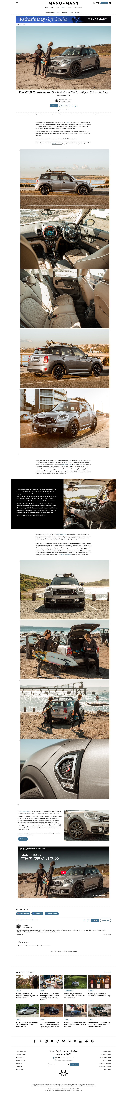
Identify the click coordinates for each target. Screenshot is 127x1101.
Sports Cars (78, 12)
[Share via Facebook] (109, 78)
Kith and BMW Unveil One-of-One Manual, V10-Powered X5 (27, 1024)
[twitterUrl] (40, 1041)
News (46, 7)
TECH (18, 990)
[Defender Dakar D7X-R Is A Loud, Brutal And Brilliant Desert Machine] (99, 1010)
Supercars (65, 12)
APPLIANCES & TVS (68, 990)
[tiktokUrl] (57, 1041)
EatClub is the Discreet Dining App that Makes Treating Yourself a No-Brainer (49, 996)
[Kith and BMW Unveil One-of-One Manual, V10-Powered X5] (27, 1010)
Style (57, 7)
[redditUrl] (86, 1041)
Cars (24, 24)
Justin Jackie (64, 99)
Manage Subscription (105, 1066)
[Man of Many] (63, 1073)
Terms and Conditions (105, 1063)
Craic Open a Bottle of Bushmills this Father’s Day (99, 994)
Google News (38, 913)
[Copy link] (109, 87)
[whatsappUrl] (69, 1041)
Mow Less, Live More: (74, 995)
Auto (62, 7)
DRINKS (91, 990)
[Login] (110, 3)
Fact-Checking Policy (105, 1057)
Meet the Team (20, 1057)
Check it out (22, 839)
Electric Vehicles (50, 12)
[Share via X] (109, 81)
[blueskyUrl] (63, 1041)
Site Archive (107, 1069)
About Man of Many (107, 934)
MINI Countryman (57, 144)
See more (107, 972)
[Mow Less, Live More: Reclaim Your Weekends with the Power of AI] (75, 982)
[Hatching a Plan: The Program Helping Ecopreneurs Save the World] (27, 982)
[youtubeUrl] (52, 1041)
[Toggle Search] (94, 3)
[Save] (72, 106)
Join (38, 945)
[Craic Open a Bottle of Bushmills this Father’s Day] (99, 982)
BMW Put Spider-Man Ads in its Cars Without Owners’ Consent (75, 1024)
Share (54, 106)
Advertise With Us (21, 1054)
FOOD (42, 990)
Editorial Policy (107, 1051)
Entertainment (78, 7)
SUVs (58, 12)
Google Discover (24, 913)
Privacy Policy (107, 1060)
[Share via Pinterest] (109, 84)
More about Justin (19, 934)
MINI (68, 95)
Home (17, 24)
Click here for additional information (87, 1085)
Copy (65, 106)
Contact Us (19, 1066)
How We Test (19, 1069)
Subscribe (104, 3)
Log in (34, 945)
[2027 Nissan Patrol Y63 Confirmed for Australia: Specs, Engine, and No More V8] (51, 1010)
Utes (71, 12)
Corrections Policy (106, 1054)
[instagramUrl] (46, 1041)
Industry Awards (20, 1060)
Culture (69, 7)
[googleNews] (75, 1041)
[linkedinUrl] (80, 1041)
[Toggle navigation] (17, 3)
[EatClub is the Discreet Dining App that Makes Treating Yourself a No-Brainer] (51, 982)
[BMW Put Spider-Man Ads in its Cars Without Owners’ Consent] (75, 1010)
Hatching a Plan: (27, 995)
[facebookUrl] (34, 1041)
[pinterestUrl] (92, 1041)
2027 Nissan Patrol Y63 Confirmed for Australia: (50, 1025)
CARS (18, 1019)
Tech (51, 7)
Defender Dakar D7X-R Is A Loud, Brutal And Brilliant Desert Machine (99, 1024)
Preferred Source (52, 913)
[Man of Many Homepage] (63, 3)
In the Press (19, 1063)
